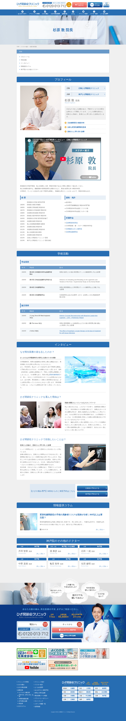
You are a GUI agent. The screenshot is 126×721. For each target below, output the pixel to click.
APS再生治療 (23, 701)
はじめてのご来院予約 (41, 690)
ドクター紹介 (39, 684)
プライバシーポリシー (41, 698)
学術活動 (24, 60)
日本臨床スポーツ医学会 (74, 229)
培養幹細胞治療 (23, 698)
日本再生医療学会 (72, 232)
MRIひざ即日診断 (40, 693)
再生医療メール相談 (41, 695)
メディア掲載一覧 (40, 704)
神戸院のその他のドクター (29, 69)
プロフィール (25, 57)
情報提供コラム (26, 66)
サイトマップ (39, 701)
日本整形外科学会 (72, 223)
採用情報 (37, 706)
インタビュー (25, 63)
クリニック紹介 (39, 682)
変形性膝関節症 (55, 374)
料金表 (21, 703)
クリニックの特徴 (23, 682)
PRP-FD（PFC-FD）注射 (26, 695)
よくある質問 (39, 687)
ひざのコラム (22, 706)
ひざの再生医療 (22, 687)
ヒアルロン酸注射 (24, 692)
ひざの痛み (21, 684)
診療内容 (20, 690)
